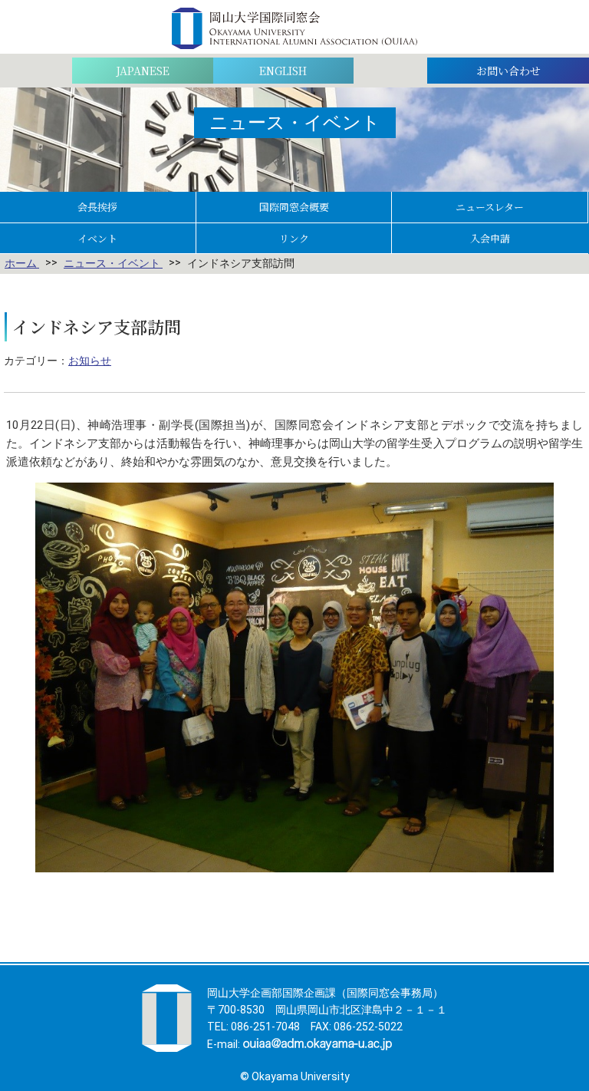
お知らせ (89, 360)
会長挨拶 (97, 206)
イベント (97, 238)
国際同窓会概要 (294, 206)
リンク (294, 238)
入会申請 (490, 238)
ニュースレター (490, 206)
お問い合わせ (508, 70)
